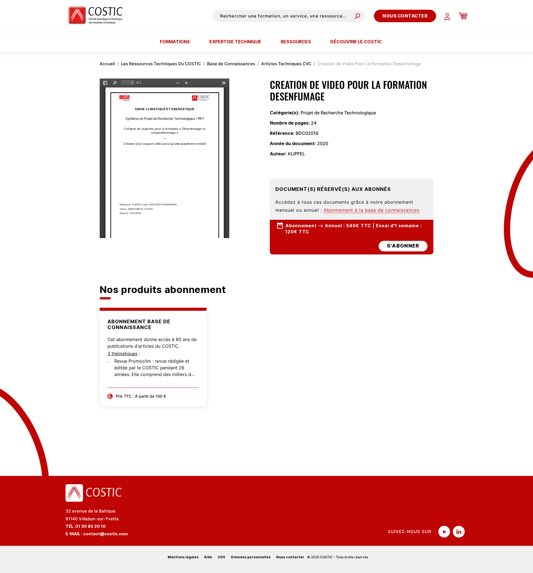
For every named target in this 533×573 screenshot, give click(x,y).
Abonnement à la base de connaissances (371, 210)
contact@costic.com (105, 533)
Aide (208, 557)
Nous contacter (405, 16)
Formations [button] (175, 41)
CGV (221, 557)
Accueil (107, 63)
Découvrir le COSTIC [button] (356, 41)
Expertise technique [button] (235, 41)
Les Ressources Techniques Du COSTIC (161, 63)
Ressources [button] (296, 41)
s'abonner (403, 246)
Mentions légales (183, 557)
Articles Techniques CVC (286, 63)
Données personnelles (251, 557)
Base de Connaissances (231, 63)
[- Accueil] (98, 16)
